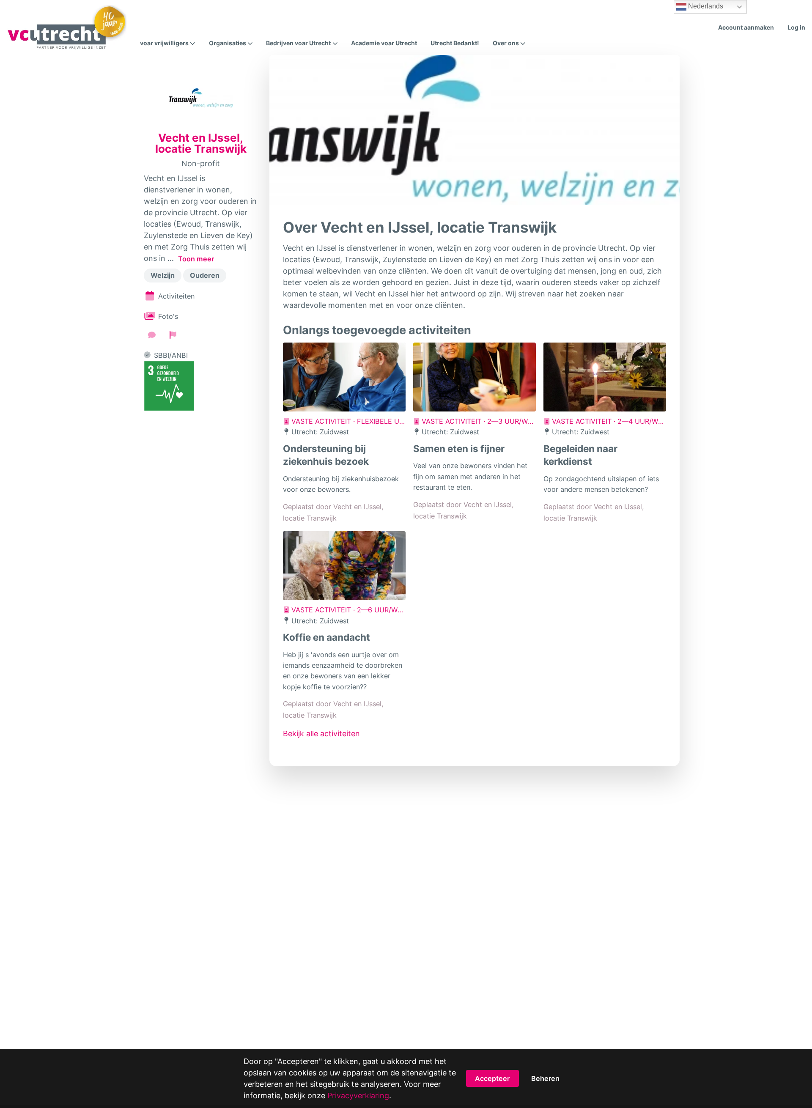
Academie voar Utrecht (384, 43)
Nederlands (704, 6)
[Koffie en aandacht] (344, 565)
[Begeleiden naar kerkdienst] (604, 377)
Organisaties (227, 43)
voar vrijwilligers (164, 43)
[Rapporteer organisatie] (173, 335)
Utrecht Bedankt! (455, 43)
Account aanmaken (746, 27)
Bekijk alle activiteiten (321, 733)
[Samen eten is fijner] (474, 377)
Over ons (506, 43)
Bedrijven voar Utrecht (298, 43)
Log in (796, 27)
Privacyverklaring (358, 1095)
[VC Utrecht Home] (66, 27)
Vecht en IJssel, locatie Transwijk (201, 143)
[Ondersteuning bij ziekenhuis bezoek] (344, 377)
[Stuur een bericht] (152, 335)
